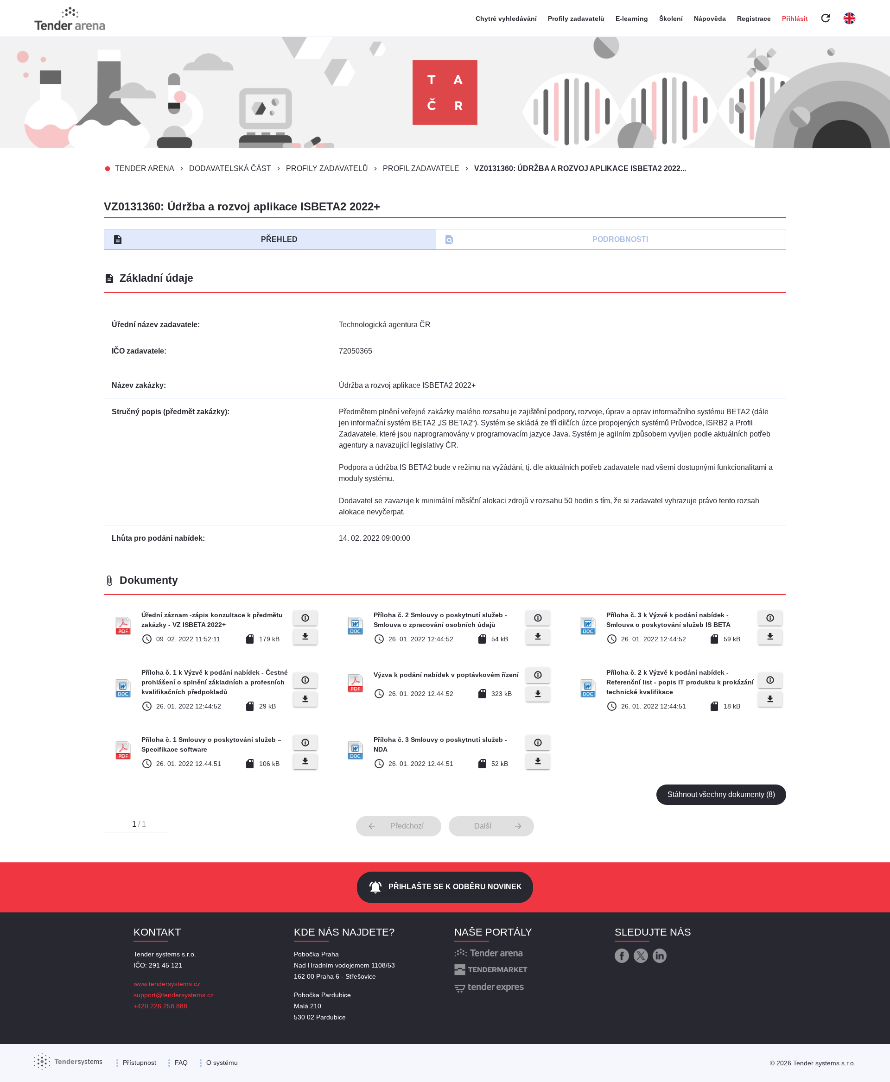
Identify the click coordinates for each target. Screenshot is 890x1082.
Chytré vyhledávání (506, 18)
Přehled (205, 239)
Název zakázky (138, 385)
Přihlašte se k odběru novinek (445, 887)
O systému (222, 1062)
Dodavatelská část (230, 168)
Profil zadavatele (421, 168)
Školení (671, 18)
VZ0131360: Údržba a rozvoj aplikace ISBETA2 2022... (580, 168)
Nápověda (710, 18)
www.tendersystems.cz (167, 983)
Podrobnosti (546, 239)
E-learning (632, 18)
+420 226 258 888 (160, 1006)
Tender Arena (144, 168)
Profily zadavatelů (576, 18)
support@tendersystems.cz (174, 995)
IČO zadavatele (138, 351)
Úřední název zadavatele (154, 325)
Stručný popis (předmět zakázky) (169, 412)
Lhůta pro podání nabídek (157, 538)
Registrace (754, 18)
